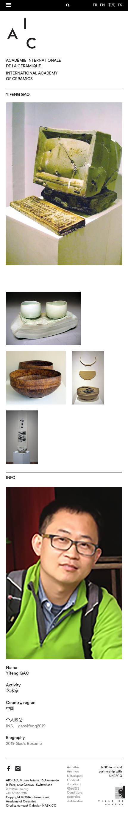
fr (95, 5)
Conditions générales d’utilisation (75, 796)
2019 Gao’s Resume (24, 744)
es (120, 5)
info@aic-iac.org (17, 789)
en (102, 5)
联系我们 (73, 788)
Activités (73, 767)
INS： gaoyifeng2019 (26, 726)
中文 (111, 5)
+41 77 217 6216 (16, 793)
